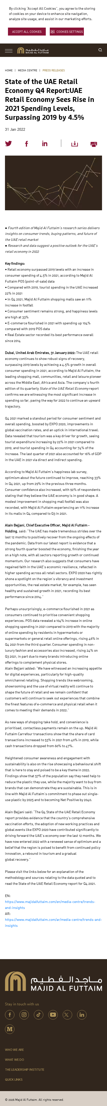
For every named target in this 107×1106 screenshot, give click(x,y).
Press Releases (54, 70)
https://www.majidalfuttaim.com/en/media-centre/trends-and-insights (50, 904)
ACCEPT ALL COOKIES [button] (27, 32)
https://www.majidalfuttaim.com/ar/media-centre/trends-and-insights (53, 922)
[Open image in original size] (33, 50)
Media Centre (27, 70)
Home (9, 70)
